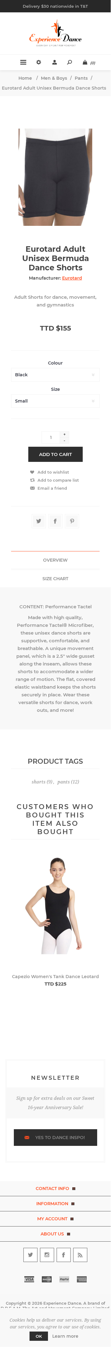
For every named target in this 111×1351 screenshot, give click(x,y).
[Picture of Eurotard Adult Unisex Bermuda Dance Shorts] (55, 170)
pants (63, 782)
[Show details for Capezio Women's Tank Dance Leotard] (55, 910)
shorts (39, 782)
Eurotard (72, 278)
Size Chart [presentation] (55, 578)
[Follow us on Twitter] (30, 1255)
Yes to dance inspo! (60, 1137)
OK (39, 1336)
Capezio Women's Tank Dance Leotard (55, 976)
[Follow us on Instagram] (47, 1255)
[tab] (55, 560)
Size (55, 389)
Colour (55, 363)
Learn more (65, 1336)
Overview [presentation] (55, 560)
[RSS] (80, 1255)
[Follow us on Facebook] (63, 1255)
